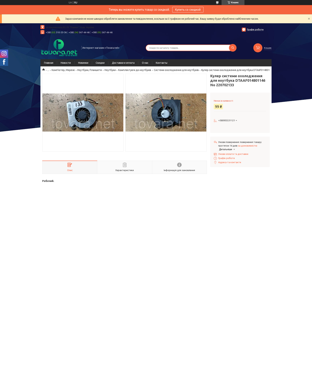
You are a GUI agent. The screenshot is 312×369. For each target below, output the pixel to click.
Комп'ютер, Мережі (63, 70)
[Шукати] (233, 48)
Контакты (161, 63)
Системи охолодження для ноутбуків (176, 70)
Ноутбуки (110, 70)
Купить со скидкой (188, 9)
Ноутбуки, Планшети (89, 70)
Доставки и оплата (123, 63)
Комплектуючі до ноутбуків (134, 70)
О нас (145, 63)
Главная (48, 63)
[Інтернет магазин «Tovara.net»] (59, 47)
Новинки (83, 63)
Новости (66, 63)
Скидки (100, 63)
